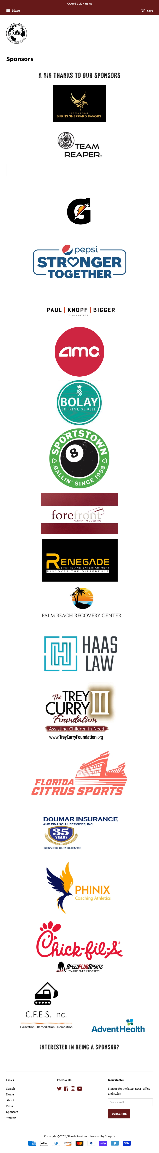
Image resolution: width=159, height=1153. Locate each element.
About (10, 1100)
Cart (149, 11)
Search (10, 1088)
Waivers (11, 1118)
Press (9, 1106)
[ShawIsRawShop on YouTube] (79, 1089)
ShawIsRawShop (77, 1136)
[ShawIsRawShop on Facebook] (66, 1089)
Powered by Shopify (102, 1136)
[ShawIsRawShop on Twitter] (59, 1089)
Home (10, 1094)
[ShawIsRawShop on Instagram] (73, 1089)
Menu (15, 10)
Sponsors (12, 1112)
